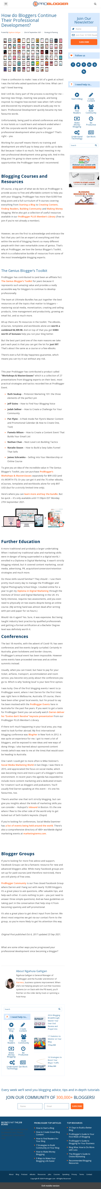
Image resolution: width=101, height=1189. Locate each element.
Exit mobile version (50, 1185)
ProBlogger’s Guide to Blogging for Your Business (81, 1142)
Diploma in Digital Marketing (33, 590)
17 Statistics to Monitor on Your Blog (54, 1039)
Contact (89, 1174)
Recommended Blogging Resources (80, 1162)
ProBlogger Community (13, 883)
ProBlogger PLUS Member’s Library (37, 216)
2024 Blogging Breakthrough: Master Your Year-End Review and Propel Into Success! (54, 1023)
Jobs (49, 1174)
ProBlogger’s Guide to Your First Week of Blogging (81, 1135)
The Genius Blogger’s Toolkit (16, 281)
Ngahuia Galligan (14, 32)
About (11, 1174)
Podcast (24, 1174)
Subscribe (84, 42)
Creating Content (48, 204)
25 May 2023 (52, 1066)
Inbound (33, 807)
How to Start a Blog (45, 1128)
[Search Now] (59, 1009)
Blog (17, 1174)
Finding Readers (9, 208)
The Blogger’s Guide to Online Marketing (79, 1155)
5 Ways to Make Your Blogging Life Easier (46, 1159)
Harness (20, 982)
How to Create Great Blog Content (48, 1133)
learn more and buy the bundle (41, 493)
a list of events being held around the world (29, 825)
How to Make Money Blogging (45, 1153)
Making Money (55, 208)
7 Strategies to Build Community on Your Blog (47, 1146)
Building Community (31, 208)
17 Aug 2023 (52, 1045)
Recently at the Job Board (11, 1123)
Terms (81, 1174)
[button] (6, 4)
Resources (42, 1174)
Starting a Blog (27, 204)
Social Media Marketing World (17, 764)
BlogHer (32, 734)
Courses (57, 1174)
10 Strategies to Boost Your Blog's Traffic (55, 1060)
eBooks (32, 1174)
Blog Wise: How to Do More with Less (81, 1148)
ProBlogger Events (40, 704)
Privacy (74, 1174)
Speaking (65, 1174)
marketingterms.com (34, 833)
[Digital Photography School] (50, 3)
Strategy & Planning (51, 32)
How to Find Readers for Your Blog (47, 1140)
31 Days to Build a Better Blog (80, 1129)
